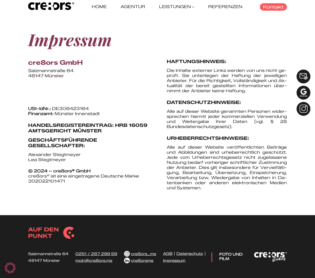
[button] (10, 268)
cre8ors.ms (41, 97)
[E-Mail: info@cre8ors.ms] (303, 76)
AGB (167, 253)
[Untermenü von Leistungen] (193, 7)
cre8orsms (142, 260)
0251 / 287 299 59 (51, 87)
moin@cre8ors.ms (49, 92)
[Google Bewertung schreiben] (303, 93)
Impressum (174, 260)
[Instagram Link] (303, 109)
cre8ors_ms (143, 254)
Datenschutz (189, 253)
